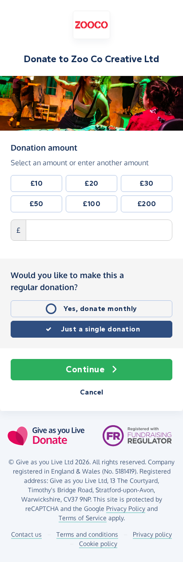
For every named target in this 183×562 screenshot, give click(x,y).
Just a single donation (100, 329)
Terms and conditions (87, 534)
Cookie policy (98, 543)
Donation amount (44, 147)
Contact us (26, 534)
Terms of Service (83, 518)
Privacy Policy (125, 508)
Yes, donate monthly (100, 308)
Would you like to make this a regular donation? (67, 281)
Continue (85, 369)
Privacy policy (152, 534)
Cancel (91, 392)
